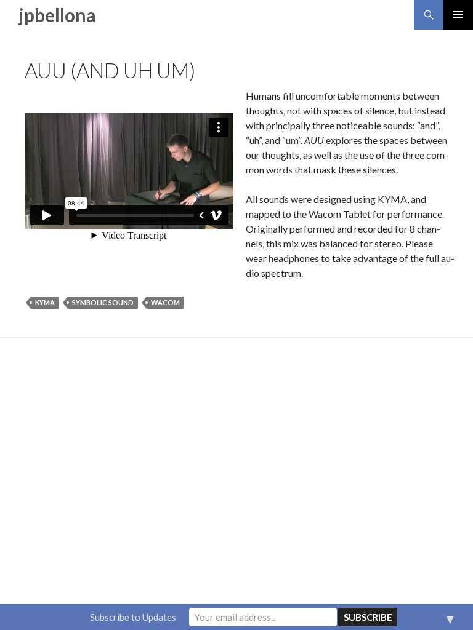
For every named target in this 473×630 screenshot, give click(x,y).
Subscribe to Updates (133, 617)
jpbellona (57, 15)
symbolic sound (103, 302)
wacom (165, 302)
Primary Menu (458, 15)
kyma (45, 302)
